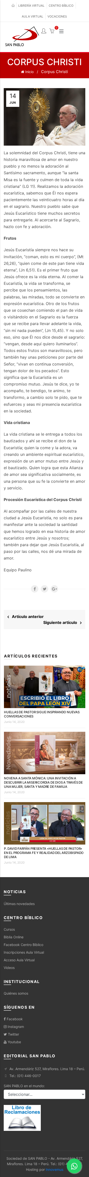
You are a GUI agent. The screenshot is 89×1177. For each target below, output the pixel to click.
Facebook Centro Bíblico (23, 945)
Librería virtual (31, 5)
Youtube (14, 1042)
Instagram (15, 1026)
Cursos (9, 929)
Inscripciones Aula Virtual (24, 952)
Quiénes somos (16, 993)
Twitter (13, 1034)
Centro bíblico (61, 5)
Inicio (29, 72)
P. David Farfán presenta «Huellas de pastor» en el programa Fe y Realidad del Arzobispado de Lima (44, 853)
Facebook (14, 1019)
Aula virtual (32, 16)
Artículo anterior (26, 616)
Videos (9, 967)
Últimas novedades (19, 904)
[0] (51, 31)
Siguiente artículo (61, 622)
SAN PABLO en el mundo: (24, 1086)
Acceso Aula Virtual (19, 960)
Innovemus (54, 1169)
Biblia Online (13, 937)
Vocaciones (57, 16)
